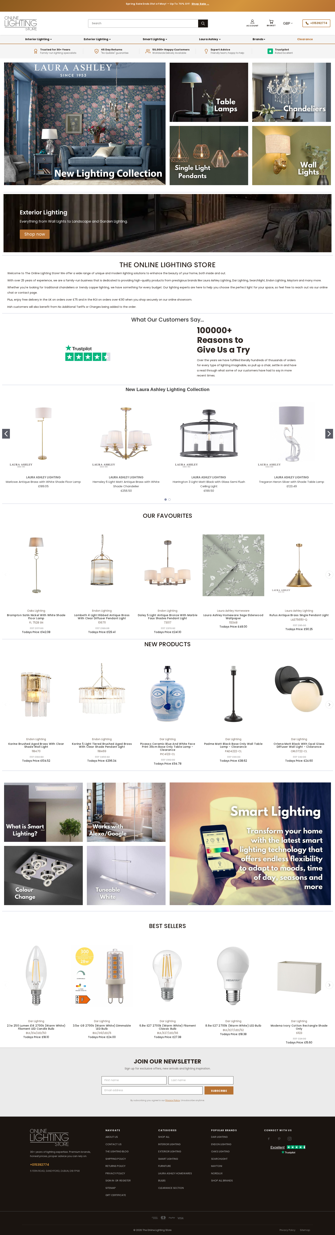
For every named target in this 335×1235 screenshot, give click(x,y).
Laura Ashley (209, 39)
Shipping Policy (115, 1159)
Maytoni (216, 1166)
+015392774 (318, 23)
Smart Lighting (154, 39)
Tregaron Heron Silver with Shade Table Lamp (291, 482)
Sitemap (110, 1188)
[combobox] (143, 23)
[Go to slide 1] (6, 434)
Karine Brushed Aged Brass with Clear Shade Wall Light (36, 745)
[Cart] (271, 23)
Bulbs (162, 1180)
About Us (111, 1137)
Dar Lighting (219, 1137)
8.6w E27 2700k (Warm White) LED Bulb (233, 1026)
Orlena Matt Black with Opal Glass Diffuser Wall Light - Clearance (299, 745)
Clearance (305, 39)
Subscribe (219, 1091)
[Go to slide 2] (329, 434)
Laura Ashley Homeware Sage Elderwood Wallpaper (233, 616)
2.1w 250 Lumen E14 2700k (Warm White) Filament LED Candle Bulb (36, 1027)
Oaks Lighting (220, 1151)
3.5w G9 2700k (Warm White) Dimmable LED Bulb (102, 1027)
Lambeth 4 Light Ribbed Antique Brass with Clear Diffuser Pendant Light (102, 616)
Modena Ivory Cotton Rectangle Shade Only (299, 1027)
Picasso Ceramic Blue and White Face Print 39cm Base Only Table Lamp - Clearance (167, 747)
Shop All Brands (222, 1180)
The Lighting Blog (117, 1151)
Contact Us (113, 1144)
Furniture (164, 1166)
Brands (258, 39)
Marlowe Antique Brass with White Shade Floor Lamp (43, 482)
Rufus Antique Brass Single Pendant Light (299, 615)
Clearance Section (171, 1188)
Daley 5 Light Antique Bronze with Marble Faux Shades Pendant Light (167, 616)
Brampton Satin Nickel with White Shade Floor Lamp (36, 616)
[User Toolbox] (252, 23)
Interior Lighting (37, 39)
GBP (286, 23)
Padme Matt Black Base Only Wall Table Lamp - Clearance (233, 745)
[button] (35, 234)
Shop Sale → (200, 4)
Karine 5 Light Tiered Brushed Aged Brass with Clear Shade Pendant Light (102, 745)
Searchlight (219, 1159)
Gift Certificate (115, 1195)
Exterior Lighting (96, 39)
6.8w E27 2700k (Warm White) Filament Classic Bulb (167, 1027)
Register (125, 1180)
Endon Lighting (221, 1144)
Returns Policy (115, 1166)
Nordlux (217, 1173)
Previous (6, 574)
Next (329, 574)
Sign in (110, 1180)
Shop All (163, 1137)
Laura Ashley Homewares (175, 1173)
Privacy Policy (172, 1100)
